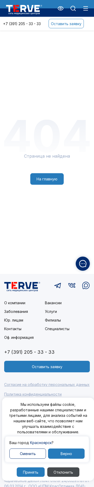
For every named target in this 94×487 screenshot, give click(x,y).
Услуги (51, 311)
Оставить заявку (66, 23)
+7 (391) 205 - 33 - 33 (22, 23)
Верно (66, 453)
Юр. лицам (13, 320)
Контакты (12, 328)
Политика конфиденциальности (33, 394)
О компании (14, 303)
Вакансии (53, 303)
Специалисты (57, 328)
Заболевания (16, 311)
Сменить (28, 453)
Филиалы (53, 320)
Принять (30, 472)
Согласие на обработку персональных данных (47, 384)
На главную (47, 179)
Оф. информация (19, 337)
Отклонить (63, 472)
